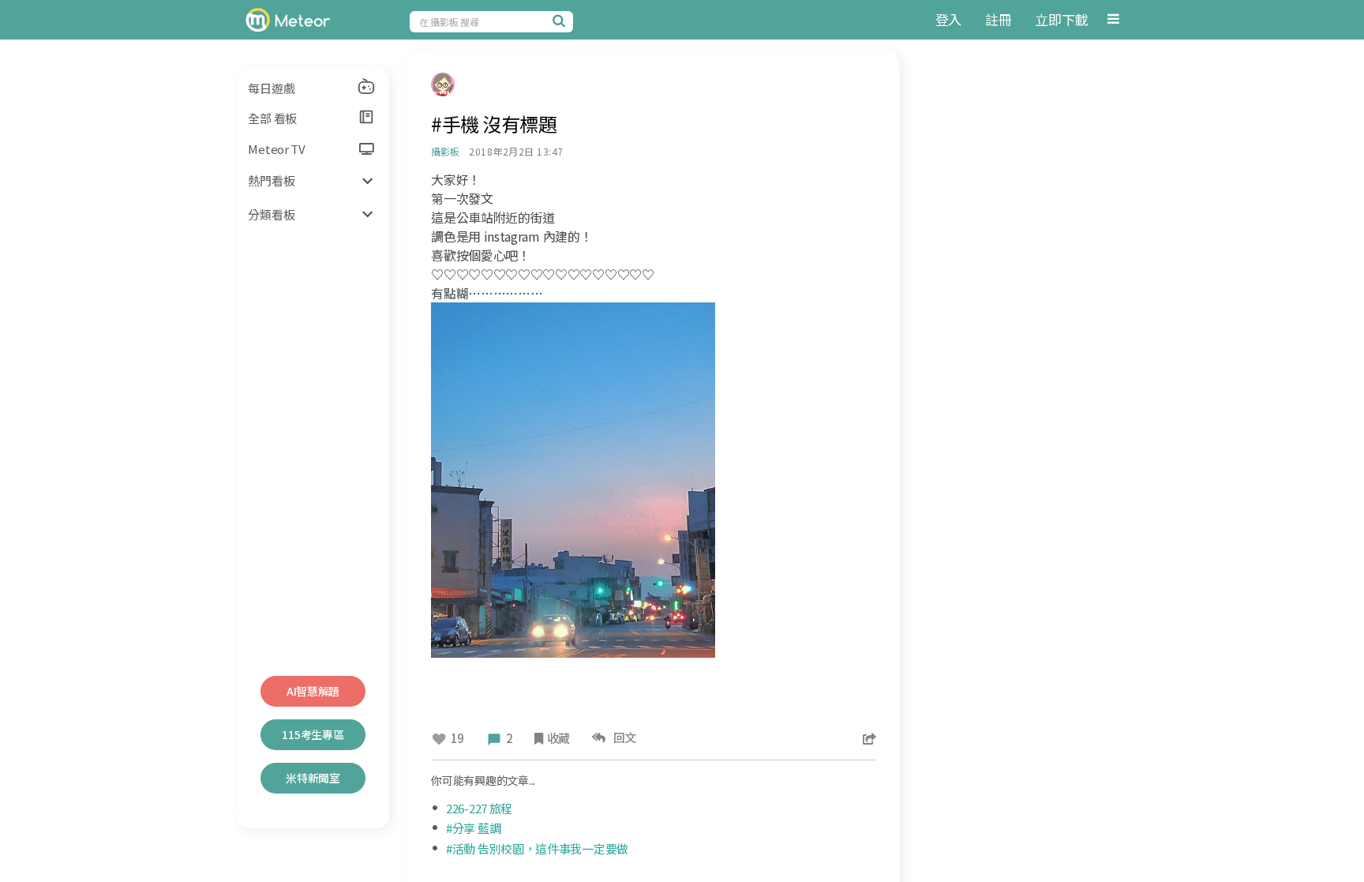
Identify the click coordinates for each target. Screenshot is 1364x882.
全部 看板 (272, 118)
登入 (948, 19)
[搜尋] (561, 20)
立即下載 (1061, 19)
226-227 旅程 (479, 808)
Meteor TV (276, 149)
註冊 (998, 19)
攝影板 (445, 151)
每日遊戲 (271, 88)
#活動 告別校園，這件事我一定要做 (537, 848)
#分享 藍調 (473, 828)
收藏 (558, 738)
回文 (622, 737)
